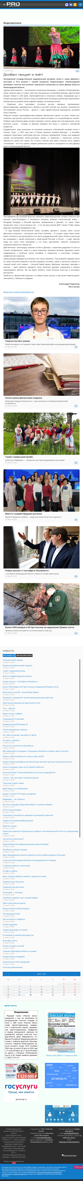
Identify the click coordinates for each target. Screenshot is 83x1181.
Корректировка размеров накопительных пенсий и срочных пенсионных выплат (37, 762)
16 (75, 989)
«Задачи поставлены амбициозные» (18, 820)
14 (52, 989)
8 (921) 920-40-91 (72, 1130)
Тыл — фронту (9, 708)
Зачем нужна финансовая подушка (23, 398)
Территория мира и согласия (15, 930)
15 (64, 989)
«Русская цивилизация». (13, 967)
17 (8, 992)
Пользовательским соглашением (49, 1172)
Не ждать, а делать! (11, 740)
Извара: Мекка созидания (14, 956)
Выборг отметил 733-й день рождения (19, 794)
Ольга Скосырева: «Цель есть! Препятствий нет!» (23, 767)
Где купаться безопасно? (13, 839)
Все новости (9, 655)
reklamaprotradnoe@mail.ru (69, 1142)
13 (41, 989)
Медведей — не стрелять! (14, 799)
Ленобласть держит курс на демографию (20, 898)
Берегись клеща (9, 826)
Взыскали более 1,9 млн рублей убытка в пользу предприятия (29, 772)
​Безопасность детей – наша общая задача (21, 692)
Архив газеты (10, 1005)
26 (30, 995)
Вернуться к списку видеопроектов (18, 292)
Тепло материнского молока (15, 729)
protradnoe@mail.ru (44, 1137)
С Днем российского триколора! (16, 865)
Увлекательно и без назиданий (16, 962)
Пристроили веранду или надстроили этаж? (21, 703)
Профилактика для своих (13, 887)
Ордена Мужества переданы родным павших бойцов (25, 844)
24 (8, 995)
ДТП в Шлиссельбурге (12, 810)
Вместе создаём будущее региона (23, 514)
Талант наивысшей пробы (19, 457)
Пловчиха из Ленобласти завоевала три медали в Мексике (28, 815)
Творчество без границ (17, 341)
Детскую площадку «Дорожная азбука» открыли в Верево (27, 804)
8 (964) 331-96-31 (72, 1136)
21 (52, 992)
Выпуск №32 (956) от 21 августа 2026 (61, 1055)
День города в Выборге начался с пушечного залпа (24, 876)
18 (19, 992)
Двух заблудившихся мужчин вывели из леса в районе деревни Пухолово (34, 855)
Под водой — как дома (12, 892)
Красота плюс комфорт (12, 713)
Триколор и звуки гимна (13, 783)
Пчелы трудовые (10, 924)
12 (30, 989)
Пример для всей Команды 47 (15, 724)
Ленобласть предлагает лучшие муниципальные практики (28, 697)
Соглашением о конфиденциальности (15, 1174)
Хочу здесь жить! (10, 940)
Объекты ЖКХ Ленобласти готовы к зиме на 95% (23, 756)
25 (19, 995)
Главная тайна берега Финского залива (19, 951)
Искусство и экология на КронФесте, (18, 746)
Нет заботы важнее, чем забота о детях (19, 735)
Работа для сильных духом (14, 903)
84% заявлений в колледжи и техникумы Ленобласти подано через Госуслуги (35, 751)
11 (19, 989)
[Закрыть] (80, 1166)
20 (41, 992)
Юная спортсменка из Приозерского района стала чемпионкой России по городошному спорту (40, 832)
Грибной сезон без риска (13, 882)
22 (64, 992)
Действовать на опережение (15, 788)
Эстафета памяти (10, 871)
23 (75, 992)
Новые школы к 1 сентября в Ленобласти (27, 570)
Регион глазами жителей (13, 946)
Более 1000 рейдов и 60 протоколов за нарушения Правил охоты (39, 627)
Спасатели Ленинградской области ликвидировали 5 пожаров (29, 860)
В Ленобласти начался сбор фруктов (18, 935)
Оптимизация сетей (11, 914)
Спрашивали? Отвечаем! (13, 719)
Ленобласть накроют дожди (15, 849)
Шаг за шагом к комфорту (14, 919)
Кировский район (24, 655)
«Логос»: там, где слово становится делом (20, 778)
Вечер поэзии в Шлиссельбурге (16, 908)
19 (30, 992)
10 (8, 989)
